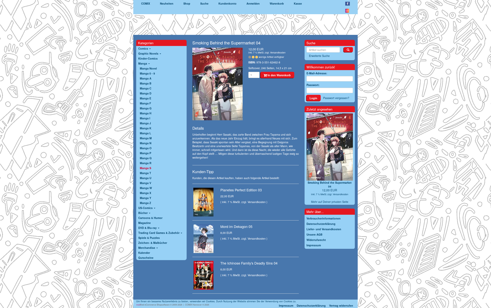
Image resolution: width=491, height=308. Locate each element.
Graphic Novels (148, 53)
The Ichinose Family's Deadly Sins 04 (249, 262)
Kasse (298, 3)
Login (313, 98)
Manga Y (145, 198)
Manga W (146, 188)
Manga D (145, 93)
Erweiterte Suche (319, 56)
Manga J (145, 123)
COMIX (145, 3)
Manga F (145, 103)
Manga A (145, 78)
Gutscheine (145, 258)
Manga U (145, 178)
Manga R (145, 163)
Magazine (144, 223)
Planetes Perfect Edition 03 (241, 189)
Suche (204, 3)
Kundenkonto (227, 3)
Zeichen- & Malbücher (152, 243)
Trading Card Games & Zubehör (159, 233)
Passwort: (313, 85)
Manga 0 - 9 (147, 73)
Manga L (145, 133)
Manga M (146, 138)
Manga (143, 63)
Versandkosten (278, 52)
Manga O (146, 148)
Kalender (144, 253)
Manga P (145, 153)
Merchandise (147, 248)
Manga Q (146, 158)
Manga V (145, 183)
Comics (143, 48)
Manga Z (145, 203)
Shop (186, 3)
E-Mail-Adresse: (316, 73)
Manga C (145, 88)
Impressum (286, 305)
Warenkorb (277, 3)
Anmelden (253, 3)
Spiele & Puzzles (149, 238)
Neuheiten (166, 3)
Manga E (145, 98)
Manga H (145, 113)
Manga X (145, 193)
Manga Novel (148, 68)
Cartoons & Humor (150, 218)
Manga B (145, 83)
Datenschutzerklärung (311, 305)
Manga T (145, 173)
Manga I (145, 118)
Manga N (145, 143)
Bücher (143, 213)
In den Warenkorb (279, 75)
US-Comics (145, 208)
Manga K (145, 128)
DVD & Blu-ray (147, 228)
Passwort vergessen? (336, 98)
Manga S (145, 168)
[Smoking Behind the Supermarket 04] (217, 84)
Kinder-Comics (148, 58)
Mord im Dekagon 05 (236, 226)
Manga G (146, 108)
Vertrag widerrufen (341, 305)
